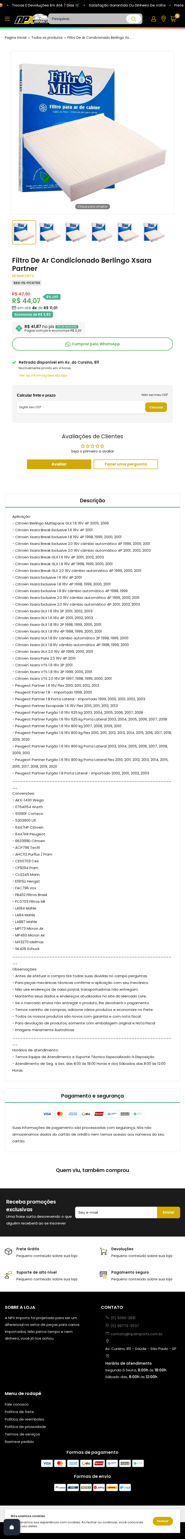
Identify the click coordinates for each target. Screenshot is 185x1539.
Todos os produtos (47, 37)
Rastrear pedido (19, 1441)
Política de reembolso (24, 1419)
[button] (175, 19)
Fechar (163, 1521)
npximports (23, 275)
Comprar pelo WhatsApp (95, 344)
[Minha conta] (153, 18)
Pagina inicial (15, 37)
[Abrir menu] (7, 19)
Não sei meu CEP (155, 395)
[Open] (12, 1527)
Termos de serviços (22, 1434)
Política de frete (19, 1411)
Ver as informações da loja (43, 375)
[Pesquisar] (133, 18)
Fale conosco (17, 1404)
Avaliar (59, 464)
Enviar (168, 1212)
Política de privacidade (25, 1426)
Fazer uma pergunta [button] (126, 464)
